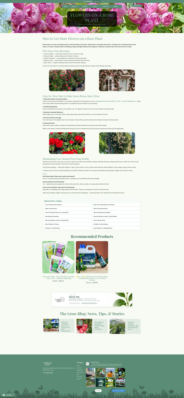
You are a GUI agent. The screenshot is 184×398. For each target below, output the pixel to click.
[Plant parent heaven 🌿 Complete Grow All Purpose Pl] (120, 372)
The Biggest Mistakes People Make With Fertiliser (99, 325)
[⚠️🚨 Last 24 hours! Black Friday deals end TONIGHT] (120, 382)
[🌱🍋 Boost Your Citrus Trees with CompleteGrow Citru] (110, 382)
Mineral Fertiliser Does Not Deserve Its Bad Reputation (65, 326)
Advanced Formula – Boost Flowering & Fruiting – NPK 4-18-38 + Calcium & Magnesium (58, 277)
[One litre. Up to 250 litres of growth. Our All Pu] (100, 382)
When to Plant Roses (51, 208)
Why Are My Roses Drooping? (102, 212)
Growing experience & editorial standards (89, 303)
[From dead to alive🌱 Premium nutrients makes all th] (90, 382)
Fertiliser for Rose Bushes (101, 224)
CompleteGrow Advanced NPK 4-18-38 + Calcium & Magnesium (115, 101)
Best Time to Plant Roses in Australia (104, 204)
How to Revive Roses (99, 220)
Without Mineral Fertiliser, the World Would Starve (133, 325)
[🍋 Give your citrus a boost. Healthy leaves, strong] (100, 372)
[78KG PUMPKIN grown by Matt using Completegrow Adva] (110, 372)
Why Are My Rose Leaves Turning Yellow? (105, 216)
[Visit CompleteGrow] (59, 299)
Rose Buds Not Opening (52, 216)
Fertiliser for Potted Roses (52, 228)
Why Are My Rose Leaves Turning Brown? (57, 220)
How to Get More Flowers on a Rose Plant (56, 212)
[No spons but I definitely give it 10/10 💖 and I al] (90, 372)
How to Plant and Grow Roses (53, 204)
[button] (85, 6)
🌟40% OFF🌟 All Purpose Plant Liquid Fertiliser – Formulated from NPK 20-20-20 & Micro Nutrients (92, 278)
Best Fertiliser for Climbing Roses (103, 228)
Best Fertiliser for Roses (52, 224)
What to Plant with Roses (101, 208)
